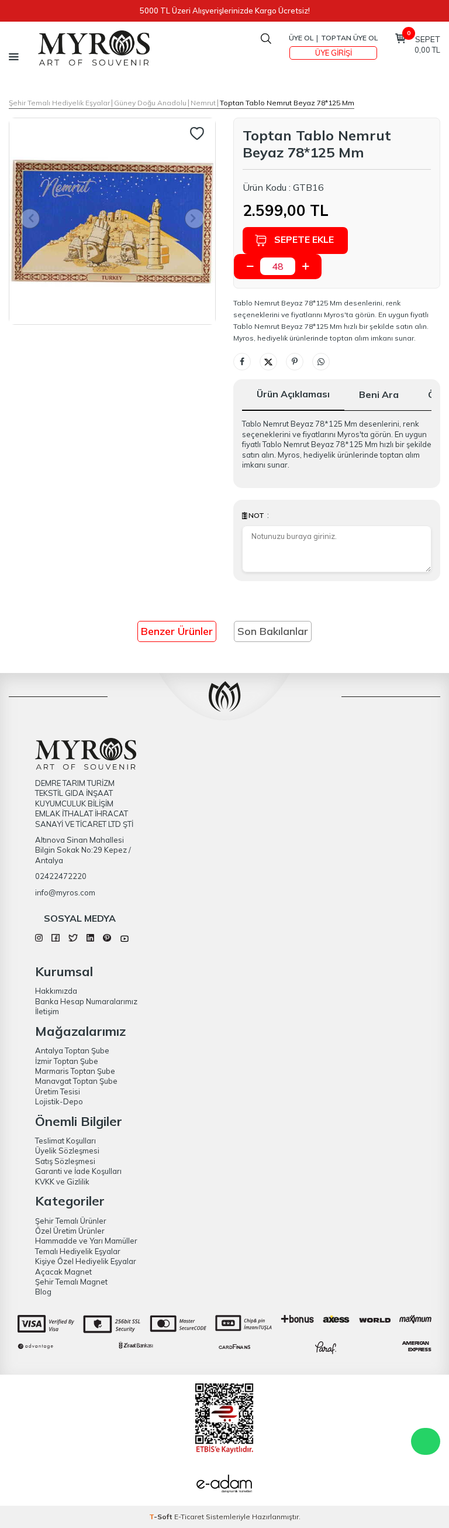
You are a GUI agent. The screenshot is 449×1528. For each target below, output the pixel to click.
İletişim (47, 1011)
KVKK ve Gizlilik (62, 1181)
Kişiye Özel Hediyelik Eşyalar (85, 1261)
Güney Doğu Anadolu (150, 102)
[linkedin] (90, 938)
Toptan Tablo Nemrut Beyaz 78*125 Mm (287, 102)
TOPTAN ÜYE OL (349, 37)
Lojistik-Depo (59, 1101)
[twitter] (73, 938)
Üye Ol (301, 37)
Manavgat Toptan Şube (76, 1081)
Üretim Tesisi (57, 1091)
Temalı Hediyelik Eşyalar (77, 1251)
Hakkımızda (56, 990)
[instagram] (39, 938)
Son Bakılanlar (272, 631)
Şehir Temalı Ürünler (70, 1220)
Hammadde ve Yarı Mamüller (86, 1240)
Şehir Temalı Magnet (71, 1281)
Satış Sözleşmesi (65, 1161)
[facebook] (55, 938)
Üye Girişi (333, 52)
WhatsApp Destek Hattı (425, 1441)
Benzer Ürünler (177, 631)
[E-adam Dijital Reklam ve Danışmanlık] (224, 1485)
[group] (112, 221)
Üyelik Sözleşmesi (67, 1150)
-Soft (161, 1516)
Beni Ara (379, 394)
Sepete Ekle (304, 239)
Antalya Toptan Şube (72, 1050)
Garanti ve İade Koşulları (78, 1171)
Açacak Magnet (63, 1271)
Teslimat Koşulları (65, 1140)
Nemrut (203, 102)
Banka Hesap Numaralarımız (86, 1001)
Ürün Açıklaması (293, 394)
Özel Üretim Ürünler (70, 1230)
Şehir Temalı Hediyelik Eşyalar (59, 102)
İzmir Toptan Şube (66, 1061)
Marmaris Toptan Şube (75, 1071)
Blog (43, 1291)
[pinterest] (106, 938)
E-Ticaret (189, 1516)
